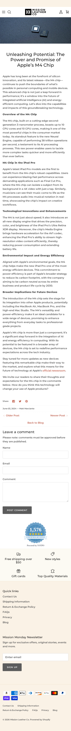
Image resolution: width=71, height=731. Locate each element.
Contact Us (10, 596)
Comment (9, 479)
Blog (5, 622)
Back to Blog (35, 422)
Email (6, 463)
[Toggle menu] (3, 12)
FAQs (6, 612)
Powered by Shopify (40, 719)
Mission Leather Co (19, 719)
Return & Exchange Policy (19, 606)
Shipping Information (16, 601)
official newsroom (53, 370)
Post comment (17, 510)
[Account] (60, 12)
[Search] (11, 12)
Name (6, 447)
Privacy (7, 617)
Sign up (12, 667)
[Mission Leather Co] (35, 12)
